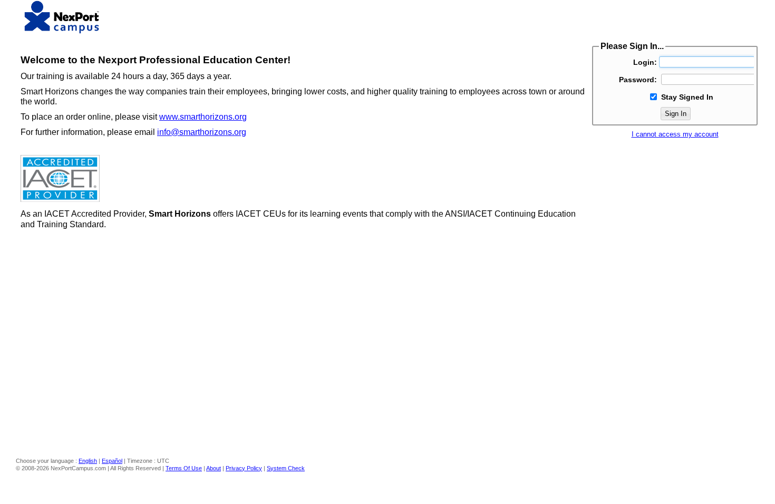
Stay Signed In (687, 97)
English (88, 461)
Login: (645, 62)
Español (112, 461)
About (213, 468)
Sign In (675, 114)
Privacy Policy (244, 468)
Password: (638, 79)
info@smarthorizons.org (201, 132)
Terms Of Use (184, 468)
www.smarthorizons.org (203, 116)
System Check (286, 468)
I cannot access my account (675, 134)
